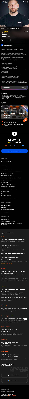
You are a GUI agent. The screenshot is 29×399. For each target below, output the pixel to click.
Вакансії (3, 207)
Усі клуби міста (5, 263)
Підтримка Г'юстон (6, 168)
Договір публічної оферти (8, 391)
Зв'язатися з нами (14, 151)
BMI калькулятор (6, 195)
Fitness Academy (5, 205)
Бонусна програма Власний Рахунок (11, 171)
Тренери (9, 28)
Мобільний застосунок (8, 186)
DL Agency (13, 395)
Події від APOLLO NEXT (7, 173)
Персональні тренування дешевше (11, 177)
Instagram (7, 40)
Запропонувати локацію (8, 221)
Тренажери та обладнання (8, 184)
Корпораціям (5, 219)
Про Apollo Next (6, 161)
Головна (3, 28)
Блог (2, 193)
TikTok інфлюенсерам (7, 209)
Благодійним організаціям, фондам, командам (11, 224)
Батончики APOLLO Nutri (8, 175)
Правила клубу (5, 191)
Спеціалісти (4, 182)
